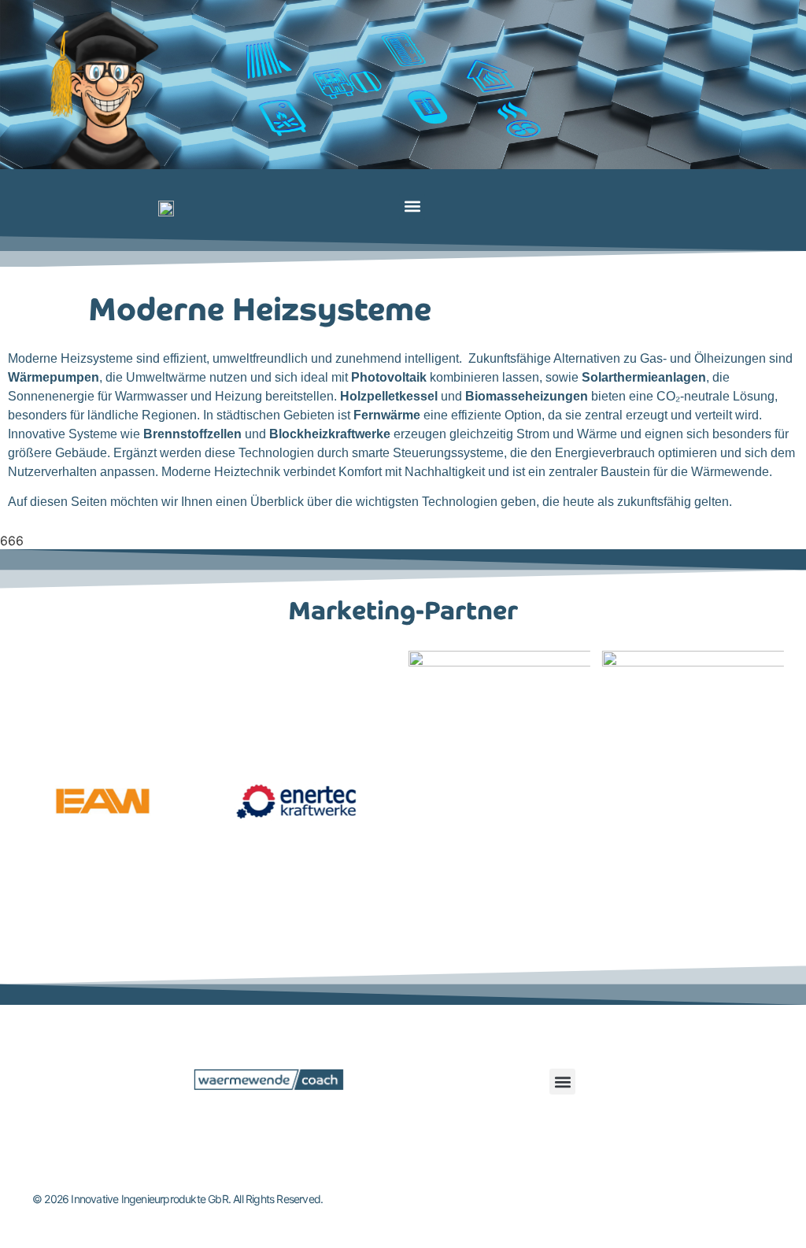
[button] (412, 207)
